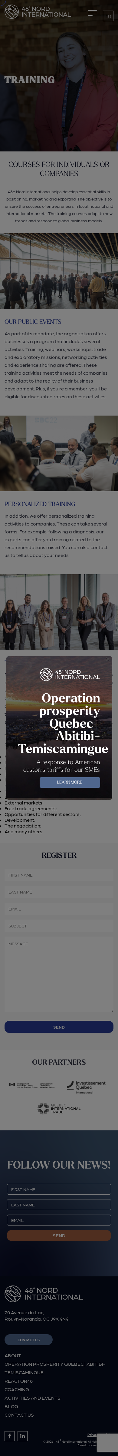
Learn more (69, 782)
